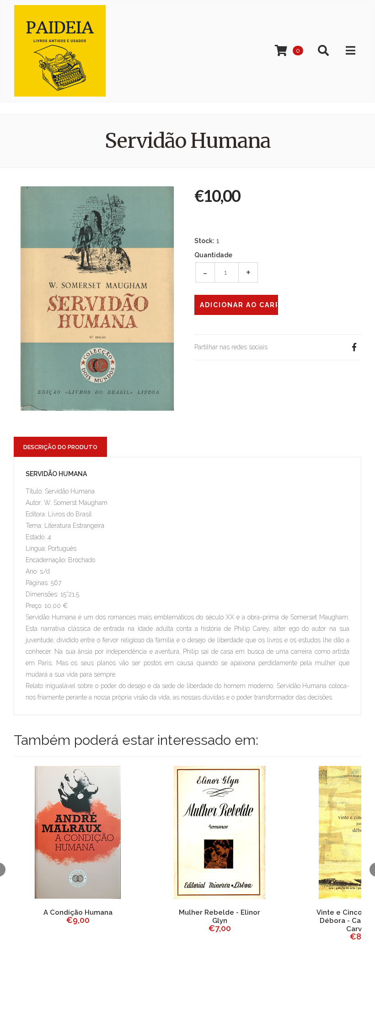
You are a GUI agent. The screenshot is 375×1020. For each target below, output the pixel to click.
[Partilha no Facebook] (354, 347)
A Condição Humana (77, 912)
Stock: (204, 241)
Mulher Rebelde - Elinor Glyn (219, 916)
